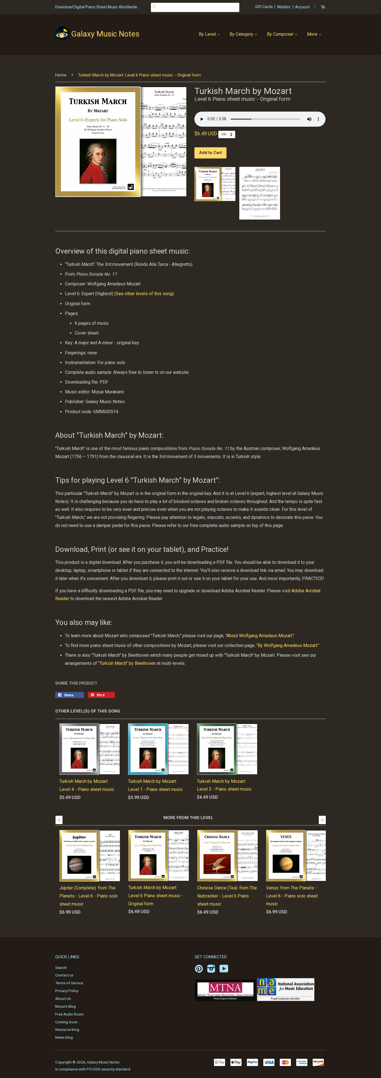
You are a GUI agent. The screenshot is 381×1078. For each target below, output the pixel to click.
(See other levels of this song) (144, 293)
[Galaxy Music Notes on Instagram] (211, 970)
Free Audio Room (69, 1014)
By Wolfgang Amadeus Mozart (287, 645)
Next (322, 820)
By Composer (281, 34)
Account (302, 7)
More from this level (188, 817)
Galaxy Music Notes (105, 33)
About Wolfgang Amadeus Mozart (259, 635)
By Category (242, 34)
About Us (63, 998)
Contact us (64, 975)
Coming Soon (66, 1022)
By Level (208, 34)
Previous (59, 820)
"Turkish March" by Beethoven (127, 663)
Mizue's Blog (65, 1006)
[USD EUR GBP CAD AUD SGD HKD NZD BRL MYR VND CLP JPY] (228, 134)
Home (60, 75)
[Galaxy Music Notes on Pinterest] (199, 970)
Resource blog (67, 1029)
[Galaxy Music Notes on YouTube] (224, 970)
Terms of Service (69, 983)
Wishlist (283, 7)
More (313, 34)
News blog (64, 1037)
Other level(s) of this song (87, 711)
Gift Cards (264, 6)
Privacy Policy (66, 990)
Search (61, 967)
